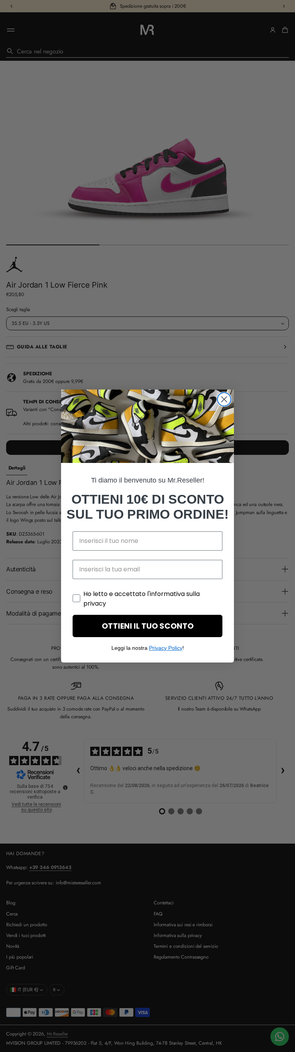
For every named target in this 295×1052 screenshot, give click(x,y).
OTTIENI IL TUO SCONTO (148, 626)
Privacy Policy (165, 648)
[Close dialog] (224, 399)
